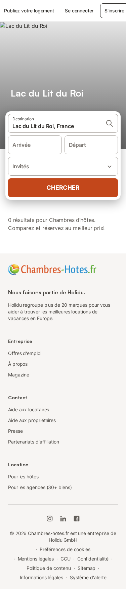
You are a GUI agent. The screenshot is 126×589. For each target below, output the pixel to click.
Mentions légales (36, 559)
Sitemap (86, 568)
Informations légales (41, 577)
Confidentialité (93, 559)
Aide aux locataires (28, 409)
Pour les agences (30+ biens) (40, 487)
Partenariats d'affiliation (33, 442)
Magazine (18, 374)
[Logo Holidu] (52, 269)
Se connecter (79, 10)
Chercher (62, 187)
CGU (65, 559)
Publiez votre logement (29, 10)
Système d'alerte (88, 577)
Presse (15, 431)
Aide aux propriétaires (32, 420)
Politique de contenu (49, 568)
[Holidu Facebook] (77, 519)
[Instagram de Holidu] (50, 519)
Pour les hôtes (23, 476)
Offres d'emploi (24, 353)
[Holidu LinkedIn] (63, 519)
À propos (18, 364)
